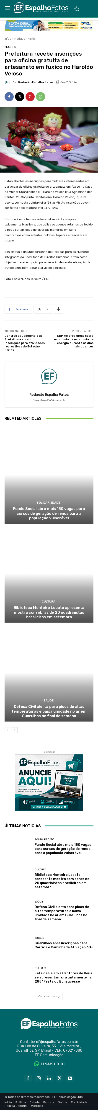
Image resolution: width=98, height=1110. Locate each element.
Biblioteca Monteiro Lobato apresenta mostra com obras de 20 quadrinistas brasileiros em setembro (49, 612)
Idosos (39, 938)
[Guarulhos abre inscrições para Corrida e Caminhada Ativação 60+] (18, 943)
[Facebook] (9, 96)
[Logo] (42, 7)
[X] (19, 96)
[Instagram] (38, 1078)
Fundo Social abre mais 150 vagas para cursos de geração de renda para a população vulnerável (49, 513)
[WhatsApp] (40, 96)
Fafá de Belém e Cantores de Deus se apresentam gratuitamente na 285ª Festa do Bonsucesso (63, 977)
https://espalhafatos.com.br (49, 400)
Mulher (32, 39)
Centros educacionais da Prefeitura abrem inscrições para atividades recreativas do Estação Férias (25, 343)
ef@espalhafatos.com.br (57, 1042)
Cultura (48, 601)
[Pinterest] (30, 96)
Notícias (19, 39)
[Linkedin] (49, 1078)
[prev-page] (7, 730)
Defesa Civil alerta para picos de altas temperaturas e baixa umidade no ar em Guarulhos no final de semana (49, 711)
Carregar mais (47, 996)
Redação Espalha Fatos (35, 82)
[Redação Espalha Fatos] (8, 82)
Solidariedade (48, 502)
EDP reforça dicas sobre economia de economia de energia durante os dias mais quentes (73, 341)
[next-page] (15, 730)
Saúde (49, 700)
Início (8, 39)
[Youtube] (70, 1078)
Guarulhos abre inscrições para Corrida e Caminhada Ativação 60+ (64, 945)
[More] (58, 309)
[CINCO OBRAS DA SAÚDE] (49, 25)
